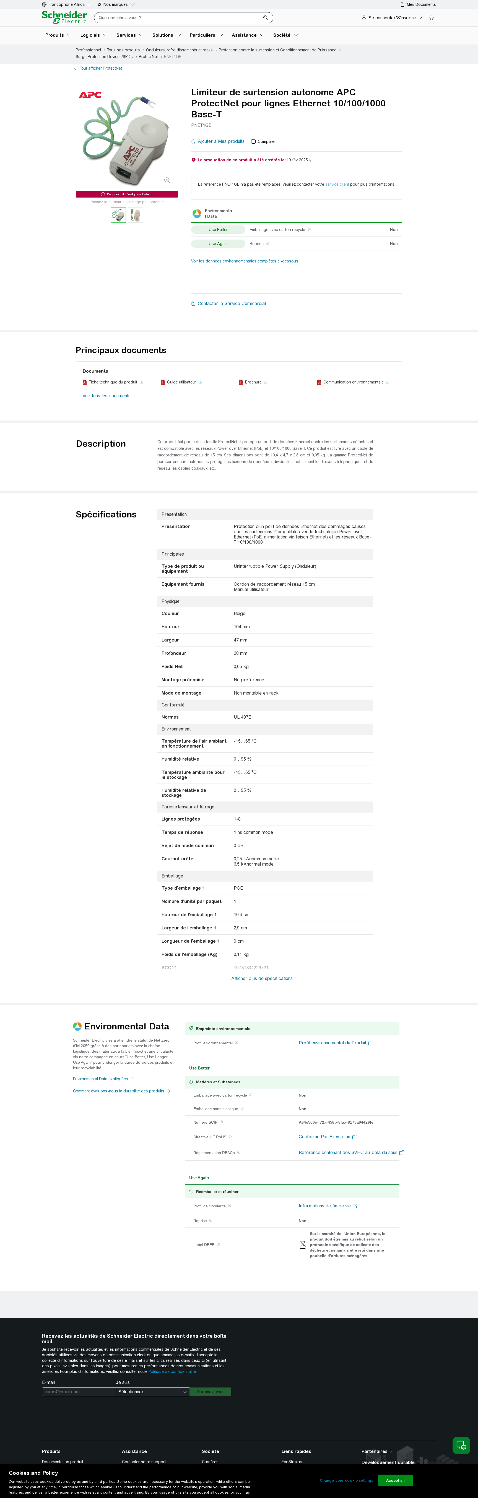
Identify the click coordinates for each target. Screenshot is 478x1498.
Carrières (210, 1462)
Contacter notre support (144, 1462)
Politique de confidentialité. (173, 1371)
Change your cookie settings (346, 1480)
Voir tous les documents (107, 395)
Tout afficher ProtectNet (101, 68)
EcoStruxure (292, 1462)
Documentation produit (62, 1462)
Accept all (395, 1480)
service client (337, 184)
